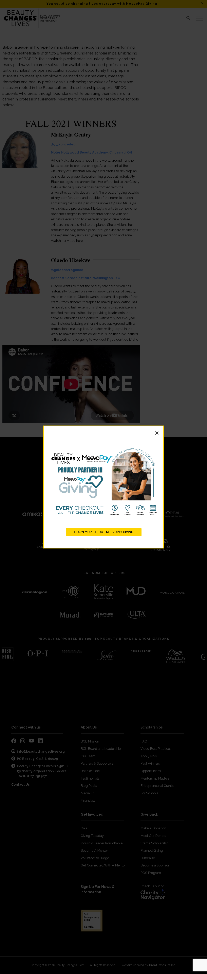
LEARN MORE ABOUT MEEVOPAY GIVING (103, 532)
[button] (103, 433)
